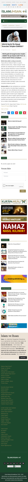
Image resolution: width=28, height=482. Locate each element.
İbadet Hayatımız (5, 419)
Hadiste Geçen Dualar (7, 404)
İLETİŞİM (24, 2)
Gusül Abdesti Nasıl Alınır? (8, 373)
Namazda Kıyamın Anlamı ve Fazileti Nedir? (15, 268)
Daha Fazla (23, 357)
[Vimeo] (20, 463)
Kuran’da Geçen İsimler (7, 387)
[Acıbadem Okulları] (14, 326)
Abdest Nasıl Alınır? (6, 394)
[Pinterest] (17, 6)
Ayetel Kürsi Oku (5, 396)
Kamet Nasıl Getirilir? (6, 411)
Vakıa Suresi (4, 434)
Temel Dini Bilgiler (6, 422)
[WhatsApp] (15, 6)
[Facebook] (6, 6)
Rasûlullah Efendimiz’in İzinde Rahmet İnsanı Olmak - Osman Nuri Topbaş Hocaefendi (17, 257)
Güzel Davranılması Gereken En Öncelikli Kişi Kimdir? (16, 262)
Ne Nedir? (3, 430)
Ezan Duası (4, 443)
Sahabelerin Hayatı (6, 436)
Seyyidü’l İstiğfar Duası (7, 440)
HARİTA (13, 2)
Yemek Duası (4, 417)
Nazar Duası (4, 391)
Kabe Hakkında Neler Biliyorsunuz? (17, 315)
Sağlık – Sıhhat (5, 421)
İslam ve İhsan (4, 109)
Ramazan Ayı (4, 413)
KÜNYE (3, 2)
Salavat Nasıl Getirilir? (7, 400)
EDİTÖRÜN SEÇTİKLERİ (6, 288)
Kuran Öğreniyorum (6, 445)
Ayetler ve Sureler (6, 377)
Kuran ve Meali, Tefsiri (7, 381)
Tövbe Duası (4, 383)
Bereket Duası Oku (6, 398)
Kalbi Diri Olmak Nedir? (14, 244)
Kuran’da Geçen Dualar (7, 402)
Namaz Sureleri (5, 375)
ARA (21, 2)
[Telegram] (20, 6)
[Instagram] (11, 6)
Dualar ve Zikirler (5, 368)
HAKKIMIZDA (8, 2)
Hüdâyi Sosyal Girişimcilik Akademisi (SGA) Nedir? (15, 310)
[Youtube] (13, 6)
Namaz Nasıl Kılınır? (6, 366)
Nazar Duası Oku (5, 438)
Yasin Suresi (4, 428)
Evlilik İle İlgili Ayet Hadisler (8, 408)
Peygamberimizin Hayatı (7, 392)
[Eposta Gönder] (24, 112)
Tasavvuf (17, 25)
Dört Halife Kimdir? (6, 409)
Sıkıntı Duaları (5, 389)
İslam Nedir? (4, 370)
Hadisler (3, 432)
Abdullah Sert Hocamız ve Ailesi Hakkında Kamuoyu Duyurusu (16, 304)
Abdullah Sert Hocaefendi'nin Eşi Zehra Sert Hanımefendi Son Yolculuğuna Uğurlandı (16, 300)
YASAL (17, 2)
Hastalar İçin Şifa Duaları (7, 372)
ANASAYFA (5, 25)
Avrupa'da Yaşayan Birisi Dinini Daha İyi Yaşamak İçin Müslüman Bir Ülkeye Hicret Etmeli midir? (17, 251)
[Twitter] (9, 6)
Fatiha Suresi (4, 441)
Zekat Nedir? (4, 415)
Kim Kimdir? (4, 424)
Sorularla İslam (11, 25)
